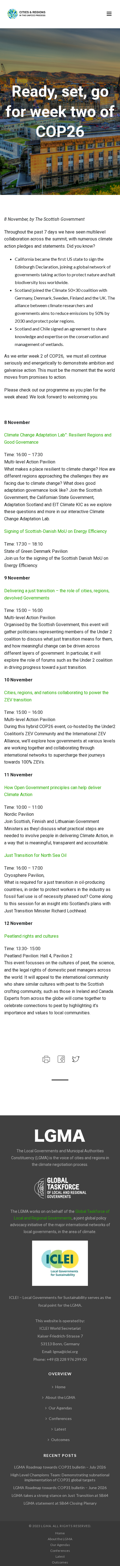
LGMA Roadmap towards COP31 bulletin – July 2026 (60, 1467)
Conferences (60, 1418)
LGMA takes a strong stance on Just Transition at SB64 (60, 1495)
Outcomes (60, 1439)
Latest (60, 1429)
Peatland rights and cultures (31, 936)
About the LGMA (60, 1397)
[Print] (45, 1058)
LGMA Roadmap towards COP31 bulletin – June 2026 (60, 1487)
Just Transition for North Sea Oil (35, 855)
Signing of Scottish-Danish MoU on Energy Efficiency (55, 531)
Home (60, 1386)
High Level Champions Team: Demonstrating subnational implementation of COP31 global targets (60, 1477)
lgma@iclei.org (65, 1351)
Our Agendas (60, 1408)
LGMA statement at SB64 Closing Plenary (60, 1503)
